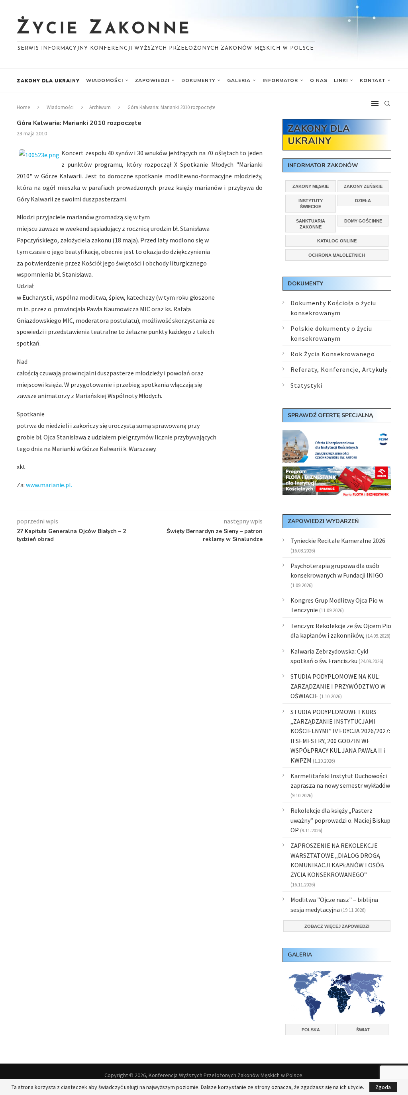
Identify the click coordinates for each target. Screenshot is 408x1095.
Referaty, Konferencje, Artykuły (339, 369)
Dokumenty (198, 80)
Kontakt (372, 80)
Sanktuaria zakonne (310, 224)
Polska (311, 1029)
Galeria (239, 80)
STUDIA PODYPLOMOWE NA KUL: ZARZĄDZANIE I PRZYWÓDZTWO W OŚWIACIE (338, 686)
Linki (341, 80)
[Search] (387, 103)
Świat (363, 1029)
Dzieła (363, 200)
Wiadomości (104, 80)
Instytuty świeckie (310, 203)
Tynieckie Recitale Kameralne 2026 (337, 541)
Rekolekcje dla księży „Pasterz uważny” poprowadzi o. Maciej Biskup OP (340, 820)
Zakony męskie (310, 186)
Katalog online (337, 240)
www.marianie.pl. (48, 485)
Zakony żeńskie (363, 186)
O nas (319, 80)
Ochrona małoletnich (336, 255)
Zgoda (383, 1087)
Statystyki (306, 385)
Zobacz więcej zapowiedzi (336, 926)
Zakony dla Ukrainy (48, 80)
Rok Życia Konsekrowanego (332, 354)
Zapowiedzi (152, 80)
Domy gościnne (363, 221)
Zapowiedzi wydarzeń (323, 521)
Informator (280, 80)
